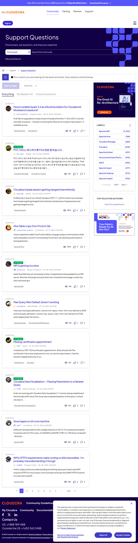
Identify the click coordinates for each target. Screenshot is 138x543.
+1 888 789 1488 (15, 524)
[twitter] (9, 515)
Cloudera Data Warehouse (39, 323)
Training (66, 11)
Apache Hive (19, 247)
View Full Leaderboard (114, 204)
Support (89, 11)
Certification (19, 363)
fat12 (18, 346)
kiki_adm (20, 154)
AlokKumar (21, 270)
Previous (107, 184)
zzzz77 (19, 425)
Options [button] (28, 85)
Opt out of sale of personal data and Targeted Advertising (70, 536)
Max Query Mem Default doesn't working (36, 302)
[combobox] (79, 52)
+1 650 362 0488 (31, 528)
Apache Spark (19, 131)
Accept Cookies (123, 535)
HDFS (101, 162)
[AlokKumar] (8, 264)
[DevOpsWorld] (8, 108)
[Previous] (16, 491)
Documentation (46, 510)
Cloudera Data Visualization (24, 406)
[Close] (131, 504)
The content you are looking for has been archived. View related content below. (53, 77)
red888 (19, 465)
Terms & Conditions (34, 534)
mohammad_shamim (25, 230)
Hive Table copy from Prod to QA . (32, 226)
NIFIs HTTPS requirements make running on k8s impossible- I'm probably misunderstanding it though (48, 459)
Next (124, 184)
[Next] (75, 491)
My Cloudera (9, 510)
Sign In (8, 23)
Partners (77, 11)
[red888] (8, 459)
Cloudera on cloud (38, 174)
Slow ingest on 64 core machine (31, 421)
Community (53, 11)
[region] (94, 521)
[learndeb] (8, 191)
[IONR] (8, 380)
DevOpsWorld (22, 114)
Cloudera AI (32, 131)
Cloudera (30, 363)
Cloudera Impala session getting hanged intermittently (44, 189)
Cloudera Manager (21, 174)
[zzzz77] (8, 423)
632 (68, 491)
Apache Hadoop (106, 173)
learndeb (20, 194)
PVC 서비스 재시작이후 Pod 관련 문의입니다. (38, 149)
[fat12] (8, 340)
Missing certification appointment (32, 341)
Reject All (103, 535)
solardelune (21, 306)
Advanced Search (13, 59)
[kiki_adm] (8, 148)
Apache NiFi (18, 286)
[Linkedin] (15, 515)
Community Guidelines (40, 502)
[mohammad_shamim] (8, 227)
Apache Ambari (106, 152)
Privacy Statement (68, 528)
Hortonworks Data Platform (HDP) (111, 157)
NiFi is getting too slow (26, 265)
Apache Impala (20, 210)
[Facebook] (3, 515)
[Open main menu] (135, 23)
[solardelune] (8, 303)
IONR (19, 389)
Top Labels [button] (128, 123)
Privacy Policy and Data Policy (53, 534)
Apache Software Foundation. (40, 537)
